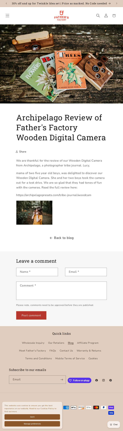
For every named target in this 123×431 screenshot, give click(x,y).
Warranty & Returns (89, 350)
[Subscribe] (62, 379)
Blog (71, 343)
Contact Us (66, 350)
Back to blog (64, 238)
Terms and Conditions (38, 358)
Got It (32, 417)
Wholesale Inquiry (33, 343)
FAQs (53, 350)
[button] (8, 16)
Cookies (93, 358)
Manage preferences (32, 424)
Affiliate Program (87, 343)
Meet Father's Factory (32, 350)
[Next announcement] (116, 3)
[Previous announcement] (6, 3)
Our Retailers (56, 343)
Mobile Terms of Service (70, 358)
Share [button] (22, 151)
